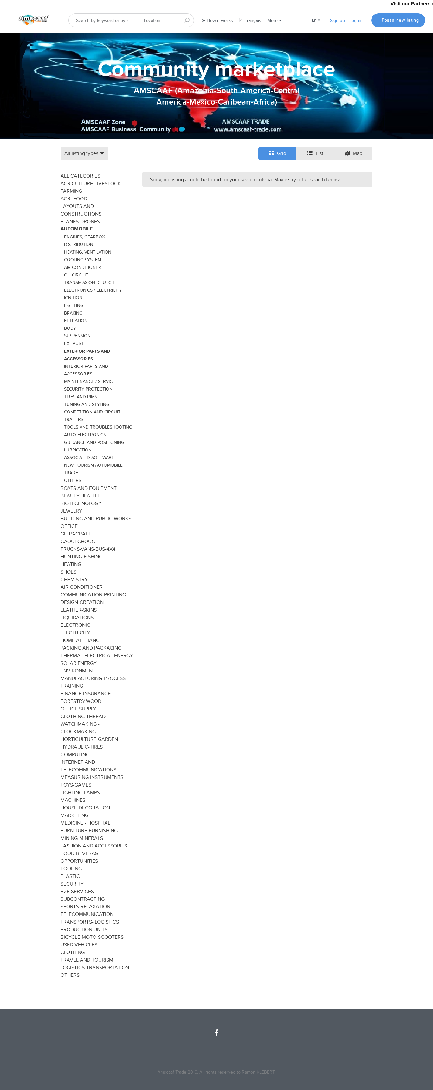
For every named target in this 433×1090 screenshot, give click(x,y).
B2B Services (77, 891)
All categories (80, 175)
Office (69, 525)
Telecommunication (87, 914)
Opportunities (79, 860)
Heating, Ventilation (87, 252)
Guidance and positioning (94, 442)
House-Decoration (85, 807)
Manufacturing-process (93, 678)
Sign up (337, 20)
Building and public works (96, 518)
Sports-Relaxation (85, 906)
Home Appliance (81, 640)
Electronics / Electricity (93, 290)
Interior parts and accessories (86, 370)
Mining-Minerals (82, 837)
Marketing (74, 815)
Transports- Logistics (90, 921)
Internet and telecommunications (88, 765)
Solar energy (79, 662)
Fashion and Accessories (94, 845)
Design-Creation (82, 602)
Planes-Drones (80, 221)
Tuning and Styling (86, 404)
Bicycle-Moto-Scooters (92, 936)
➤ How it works (217, 20)
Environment (78, 670)
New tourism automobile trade (93, 469)
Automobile (77, 228)
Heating (71, 564)
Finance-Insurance (86, 693)
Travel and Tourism (87, 959)
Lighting (73, 305)
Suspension (77, 336)
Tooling (71, 868)
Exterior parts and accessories (87, 355)
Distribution (78, 244)
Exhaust (74, 343)
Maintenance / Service (89, 381)
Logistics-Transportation (95, 967)
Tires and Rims (80, 396)
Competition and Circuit (92, 412)
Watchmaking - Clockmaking (80, 727)
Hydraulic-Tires (82, 746)
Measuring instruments (92, 777)
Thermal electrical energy (97, 655)
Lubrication (78, 450)
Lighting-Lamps (80, 792)
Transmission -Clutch (89, 282)
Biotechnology (81, 503)
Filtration (75, 320)
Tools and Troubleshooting (98, 427)
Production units (84, 929)
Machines (73, 799)
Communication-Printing (93, 594)
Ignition (73, 298)
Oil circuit (76, 275)
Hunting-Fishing (81, 556)
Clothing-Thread (83, 716)
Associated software (89, 457)
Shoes (68, 571)
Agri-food (74, 198)
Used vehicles (79, 944)
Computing (75, 754)
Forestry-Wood (81, 700)
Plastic (70, 876)
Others (72, 480)
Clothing (73, 952)
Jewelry (71, 510)
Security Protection (88, 389)
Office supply (78, 708)
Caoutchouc (78, 541)
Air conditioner (82, 267)
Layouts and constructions (81, 210)
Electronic (75, 624)
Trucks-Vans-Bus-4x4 (88, 548)
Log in (355, 20)
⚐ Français (250, 20)
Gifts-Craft (76, 533)
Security (72, 883)
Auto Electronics (85, 434)
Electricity (75, 632)
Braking (73, 313)
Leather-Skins (79, 609)
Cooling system (82, 259)
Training (72, 685)
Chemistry (74, 579)
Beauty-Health (80, 495)
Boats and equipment (89, 487)
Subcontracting (83, 898)
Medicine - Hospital (85, 822)
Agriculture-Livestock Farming (91, 187)
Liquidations (77, 617)
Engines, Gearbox (84, 237)
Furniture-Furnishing (89, 830)
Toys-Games (76, 784)
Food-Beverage (81, 853)
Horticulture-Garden (89, 739)
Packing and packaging (91, 647)
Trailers (73, 419)
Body (70, 328)
